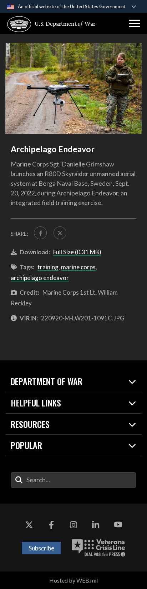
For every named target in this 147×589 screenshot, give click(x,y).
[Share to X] (60, 232)
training (48, 267)
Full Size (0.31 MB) (77, 252)
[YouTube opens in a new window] (118, 525)
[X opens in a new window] (29, 525)
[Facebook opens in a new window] (51, 525)
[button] (134, 24)
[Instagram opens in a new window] (73, 525)
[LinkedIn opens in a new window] (96, 525)
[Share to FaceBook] (40, 232)
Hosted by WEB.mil (73, 580)
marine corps (78, 267)
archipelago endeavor (40, 277)
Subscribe (41, 548)
